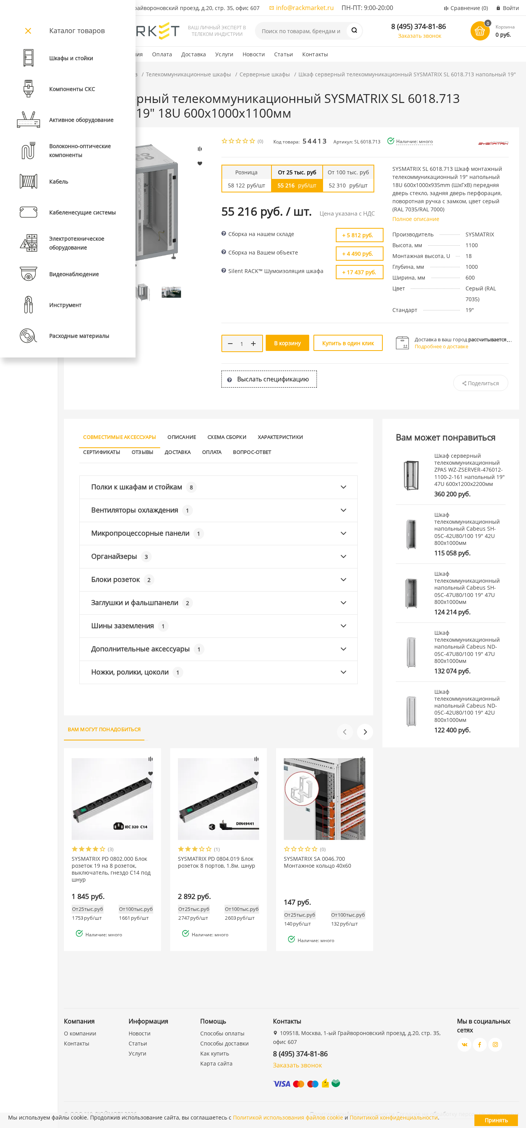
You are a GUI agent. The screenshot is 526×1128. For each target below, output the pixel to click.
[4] (245, 141)
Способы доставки (224, 1043)
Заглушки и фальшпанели (140, 602)
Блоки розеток (121, 579)
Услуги (224, 54)
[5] (252, 141)
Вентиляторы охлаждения (140, 509)
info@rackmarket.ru (305, 7)
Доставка (193, 54)
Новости (254, 54)
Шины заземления (128, 625)
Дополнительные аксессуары (146, 648)
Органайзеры (119, 556)
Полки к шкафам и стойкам (142, 486)
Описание (182, 436)
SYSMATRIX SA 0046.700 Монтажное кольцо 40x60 (317, 862)
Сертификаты (101, 452)
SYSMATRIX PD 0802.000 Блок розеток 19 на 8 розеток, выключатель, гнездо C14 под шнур (111, 869)
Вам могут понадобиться (104, 729)
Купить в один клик (348, 343)
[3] (238, 141)
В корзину (287, 343)
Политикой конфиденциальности (394, 1117)
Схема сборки (227, 436)
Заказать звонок (419, 35)
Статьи (283, 54)
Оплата (162, 54)
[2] (231, 141)
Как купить (214, 1053)
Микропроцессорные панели (145, 533)
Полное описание (415, 219)
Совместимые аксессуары (119, 436)
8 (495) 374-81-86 (418, 26)
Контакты (315, 54)
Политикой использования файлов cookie (288, 1117)
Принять (496, 1120)
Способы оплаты (222, 1033)
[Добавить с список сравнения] (150, 759)
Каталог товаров (77, 30)
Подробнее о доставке (441, 346)
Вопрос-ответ (252, 452)
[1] (224, 141)
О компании (80, 1033)
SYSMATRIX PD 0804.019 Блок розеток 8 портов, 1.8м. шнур (216, 862)
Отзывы (142, 452)
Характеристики (280, 436)
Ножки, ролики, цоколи (135, 671)
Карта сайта (216, 1063)
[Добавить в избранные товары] (150, 773)
